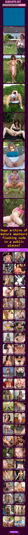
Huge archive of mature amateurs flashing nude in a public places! (14, 237)
